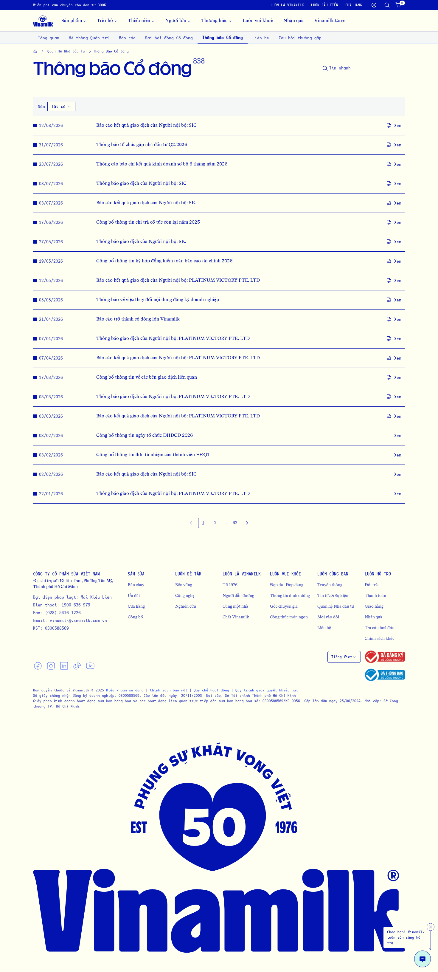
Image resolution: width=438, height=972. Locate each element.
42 (235, 522)
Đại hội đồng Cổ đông (169, 37)
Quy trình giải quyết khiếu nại (266, 690)
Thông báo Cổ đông (222, 37)
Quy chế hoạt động (211, 690)
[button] (225, 523)
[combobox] (61, 106)
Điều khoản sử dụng (125, 690)
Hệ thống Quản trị (89, 37)
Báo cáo (127, 37)
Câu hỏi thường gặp (300, 37)
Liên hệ (260, 37)
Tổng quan (48, 37)
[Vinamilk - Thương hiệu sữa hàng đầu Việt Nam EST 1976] (43, 21)
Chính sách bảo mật (168, 690)
